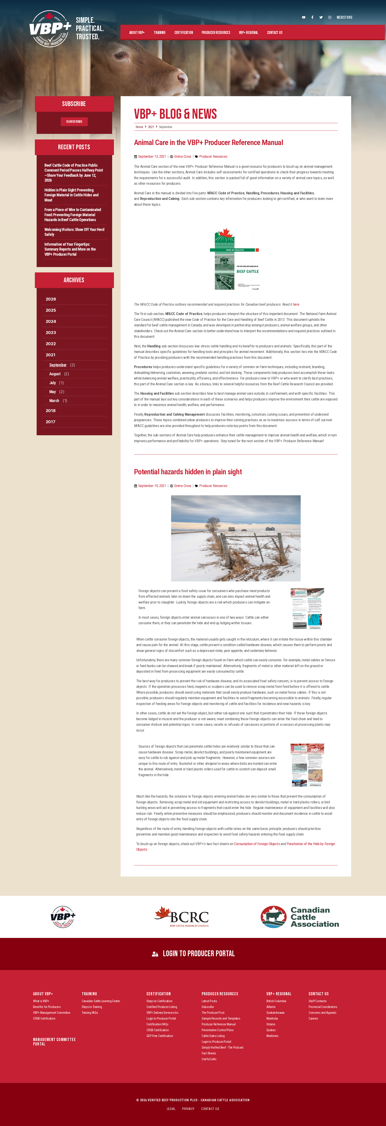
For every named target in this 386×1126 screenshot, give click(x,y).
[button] (137, 33)
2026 (51, 299)
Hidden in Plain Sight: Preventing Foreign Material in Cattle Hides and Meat (71, 195)
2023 (51, 332)
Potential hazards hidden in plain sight (188, 471)
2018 (51, 410)
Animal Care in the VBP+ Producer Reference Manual (208, 142)
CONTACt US (210, 1109)
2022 (51, 343)
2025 (51, 310)
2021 (50, 355)
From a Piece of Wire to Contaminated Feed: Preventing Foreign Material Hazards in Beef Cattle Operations (72, 214)
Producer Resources (213, 156)
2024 (51, 321)
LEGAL (171, 1109)
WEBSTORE (345, 17)
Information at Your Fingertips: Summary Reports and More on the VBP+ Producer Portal (70, 249)
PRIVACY (188, 1109)
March (54, 400)
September (58, 365)
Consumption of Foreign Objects (257, 844)
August (55, 373)
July (52, 382)
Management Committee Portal (54, 1042)
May (52, 391)
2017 (50, 421)
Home (139, 127)
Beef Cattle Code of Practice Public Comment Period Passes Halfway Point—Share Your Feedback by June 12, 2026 (73, 173)
